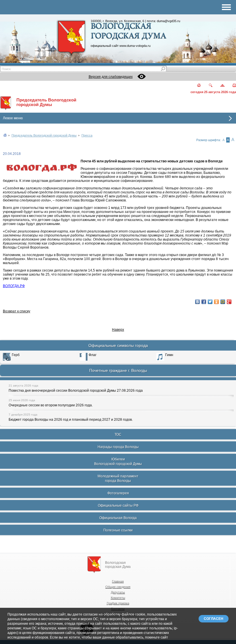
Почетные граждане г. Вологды (118, 370)
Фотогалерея (118, 493)
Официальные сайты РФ (118, 505)
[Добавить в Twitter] (210, 301)
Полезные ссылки (118, 530)
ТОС (118, 434)
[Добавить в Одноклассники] (216, 301)
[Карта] (219, 86)
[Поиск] (207, 86)
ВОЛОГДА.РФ (14, 286)
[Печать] (231, 86)
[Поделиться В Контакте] (197, 301)
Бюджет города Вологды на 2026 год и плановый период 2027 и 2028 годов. (71, 420)
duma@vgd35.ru (168, 21)
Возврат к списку (16, 311)
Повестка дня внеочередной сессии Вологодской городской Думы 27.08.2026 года (76, 391)
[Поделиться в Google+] (229, 301)
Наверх (118, 330)
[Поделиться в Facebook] (203, 301)
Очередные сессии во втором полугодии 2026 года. (51, 405)
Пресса (86, 135)
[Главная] (196, 86)
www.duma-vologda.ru (135, 45)
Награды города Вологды (118, 447)
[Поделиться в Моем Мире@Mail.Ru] (222, 301)
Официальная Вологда (118, 518)
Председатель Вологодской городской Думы (46, 102)
